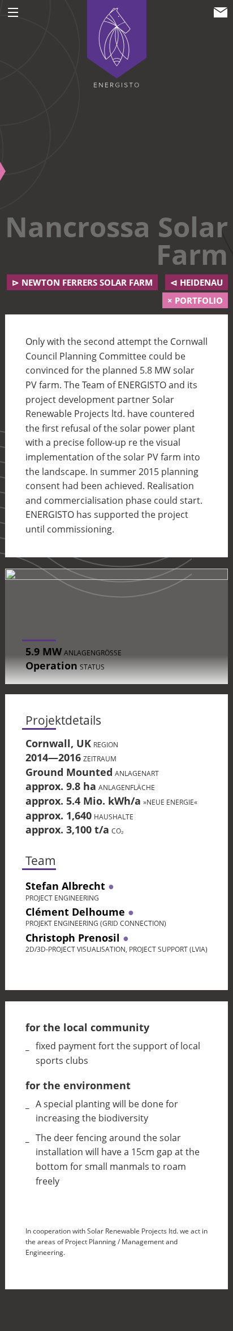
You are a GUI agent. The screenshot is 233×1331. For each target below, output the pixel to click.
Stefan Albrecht (65, 886)
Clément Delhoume (75, 912)
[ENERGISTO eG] (116, 43)
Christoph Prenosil (72, 937)
